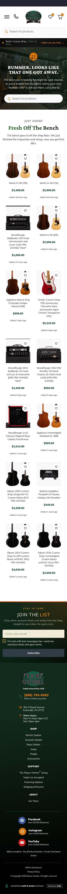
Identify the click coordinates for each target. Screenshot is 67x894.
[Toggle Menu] (6, 16)
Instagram (35, 830)
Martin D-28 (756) (18, 183)
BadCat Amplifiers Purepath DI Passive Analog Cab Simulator (49, 494)
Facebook (34, 819)
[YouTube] (22, 842)
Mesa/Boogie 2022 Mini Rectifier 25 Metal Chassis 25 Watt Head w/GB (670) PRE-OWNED (49, 374)
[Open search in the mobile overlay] (33, 31)
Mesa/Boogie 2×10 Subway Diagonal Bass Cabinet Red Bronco (18, 436)
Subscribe (33, 653)
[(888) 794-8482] (21, 696)
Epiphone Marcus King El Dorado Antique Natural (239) (18, 303)
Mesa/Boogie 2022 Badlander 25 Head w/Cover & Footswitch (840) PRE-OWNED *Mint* (18, 374)
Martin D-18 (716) (49, 183)
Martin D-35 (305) (49, 234)
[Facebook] (22, 820)
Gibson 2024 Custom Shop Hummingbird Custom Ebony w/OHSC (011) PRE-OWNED (49, 559)
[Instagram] (22, 831)
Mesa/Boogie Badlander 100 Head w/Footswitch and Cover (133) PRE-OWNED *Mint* (18, 241)
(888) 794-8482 (36, 695)
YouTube (33, 841)
